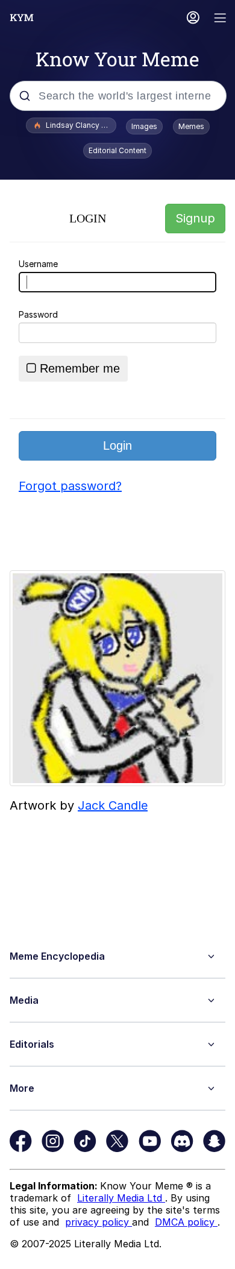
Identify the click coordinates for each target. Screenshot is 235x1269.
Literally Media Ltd (121, 1198)
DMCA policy (186, 1222)
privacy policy (98, 1222)
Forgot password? (70, 486)
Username (38, 264)
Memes (191, 126)
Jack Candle (113, 805)
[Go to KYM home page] (22, 17)
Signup (195, 218)
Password (38, 314)
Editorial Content (117, 150)
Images (144, 126)
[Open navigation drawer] (221, 19)
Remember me (80, 368)
